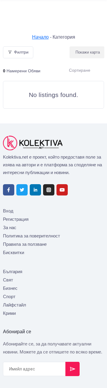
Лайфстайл (14, 304)
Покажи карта (87, 52)
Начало (40, 37)
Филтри (21, 52)
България (12, 271)
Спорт (9, 296)
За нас (9, 227)
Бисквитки (13, 252)
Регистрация (16, 219)
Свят (8, 279)
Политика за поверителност (31, 235)
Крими (9, 313)
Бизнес (10, 288)
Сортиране (79, 70)
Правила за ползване (25, 244)
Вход (8, 210)
